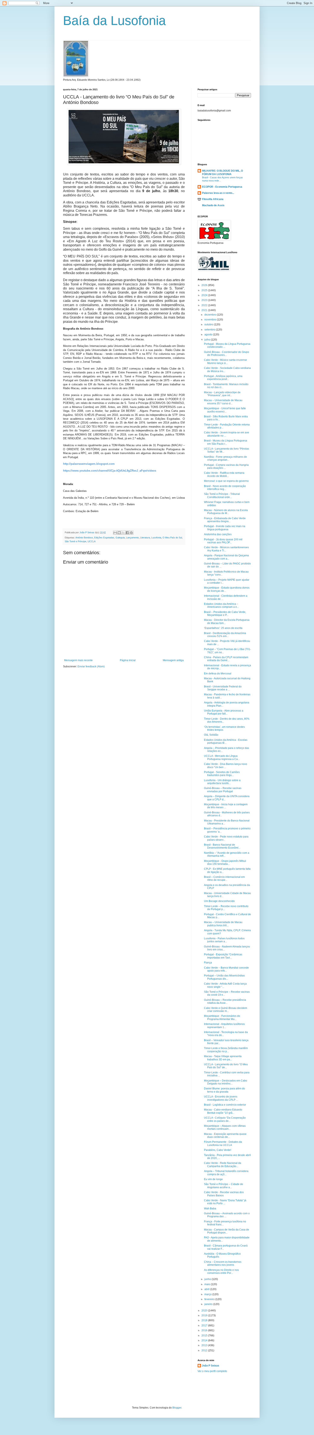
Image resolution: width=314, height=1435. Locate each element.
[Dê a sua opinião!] (119, 532)
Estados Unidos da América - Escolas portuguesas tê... (225, 741)
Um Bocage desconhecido (219, 901)
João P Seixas (210, 1365)
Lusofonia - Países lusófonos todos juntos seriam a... (224, 940)
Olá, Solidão (211, 734)
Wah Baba (210, 1208)
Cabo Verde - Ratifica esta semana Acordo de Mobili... (224, 474)
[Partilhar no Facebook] (127, 532)
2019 (204, 1315)
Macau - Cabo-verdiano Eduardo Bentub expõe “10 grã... (223, 1111)
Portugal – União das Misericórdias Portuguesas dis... (224, 977)
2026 (204, 285)
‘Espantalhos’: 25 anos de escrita (223, 628)
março (208, 1294)
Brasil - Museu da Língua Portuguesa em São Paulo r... (225, 442)
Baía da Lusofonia (114, 20)
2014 (204, 1340)
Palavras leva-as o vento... (218, 192)
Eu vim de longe (213, 1179)
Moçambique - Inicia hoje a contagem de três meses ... (226, 806)
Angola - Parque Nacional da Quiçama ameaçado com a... (226, 557)
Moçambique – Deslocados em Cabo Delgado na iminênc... (225, 1082)
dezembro (210, 314)
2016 (204, 1330)
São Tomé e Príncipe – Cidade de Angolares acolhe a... (223, 1186)
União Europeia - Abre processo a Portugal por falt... (223, 712)
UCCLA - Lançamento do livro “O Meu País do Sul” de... (226, 1066)
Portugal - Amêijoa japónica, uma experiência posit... (223, 378)
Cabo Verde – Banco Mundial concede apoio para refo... (226, 969)
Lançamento (132, 537)
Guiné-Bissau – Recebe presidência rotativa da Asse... (225, 1001)
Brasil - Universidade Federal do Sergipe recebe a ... (223, 688)
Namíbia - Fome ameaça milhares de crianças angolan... (225, 458)
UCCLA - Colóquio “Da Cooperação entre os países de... (225, 1119)
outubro (209, 324)
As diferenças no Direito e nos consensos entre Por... (221, 1271)
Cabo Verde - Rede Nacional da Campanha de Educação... (222, 1165)
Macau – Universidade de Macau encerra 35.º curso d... (223, 402)
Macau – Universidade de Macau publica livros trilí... (223, 924)
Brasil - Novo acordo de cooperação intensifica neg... (225, 488)
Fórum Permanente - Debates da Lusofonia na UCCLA (223, 1143)
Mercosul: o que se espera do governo (226, 480)
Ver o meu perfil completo (212, 1371)
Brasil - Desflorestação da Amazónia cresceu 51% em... (225, 635)
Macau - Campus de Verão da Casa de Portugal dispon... (226, 1231)
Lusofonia (156, 537)
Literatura (145, 537)
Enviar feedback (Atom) (91, 666)
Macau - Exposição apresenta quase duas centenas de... (225, 1135)
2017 (204, 1325)
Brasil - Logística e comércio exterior (225, 1104)
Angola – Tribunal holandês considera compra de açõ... (226, 1173)
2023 (204, 300)
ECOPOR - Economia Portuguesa (222, 186)
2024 (204, 295)
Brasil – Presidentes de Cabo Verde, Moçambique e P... (225, 614)
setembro (210, 329)
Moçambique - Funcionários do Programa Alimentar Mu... (222, 1017)
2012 (204, 1350)
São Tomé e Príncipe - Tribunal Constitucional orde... (222, 495)
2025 (204, 290)
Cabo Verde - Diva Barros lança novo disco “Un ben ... (225, 766)
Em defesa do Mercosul (217, 673)
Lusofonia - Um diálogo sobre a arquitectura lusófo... (222, 782)
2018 (204, 1320)
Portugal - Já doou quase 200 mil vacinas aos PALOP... (223, 541)
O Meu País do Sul (172, 537)
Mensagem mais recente (78, 660)
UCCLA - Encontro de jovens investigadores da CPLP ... (221, 1098)
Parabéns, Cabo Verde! (217, 1150)
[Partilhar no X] (123, 532)
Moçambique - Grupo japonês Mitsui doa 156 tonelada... (225, 862)
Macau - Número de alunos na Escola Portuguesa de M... (226, 512)
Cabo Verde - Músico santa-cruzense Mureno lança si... (225, 361)
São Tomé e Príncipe (75, 541)
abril (207, 1289)
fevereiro (209, 1299)
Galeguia (120, 537)
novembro (210, 319)
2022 (204, 305)
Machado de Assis (213, 205)
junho (208, 1279)
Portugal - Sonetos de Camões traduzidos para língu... (222, 774)
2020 (204, 1310)
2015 (204, 1335)
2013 (204, 1345)
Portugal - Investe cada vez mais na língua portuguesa (224, 528)
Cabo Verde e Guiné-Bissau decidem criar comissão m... (225, 1010)
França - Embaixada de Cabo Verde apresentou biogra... (225, 520)
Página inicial (128, 660)
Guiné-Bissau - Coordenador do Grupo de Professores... (226, 354)
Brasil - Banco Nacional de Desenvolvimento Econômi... (222, 846)
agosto (208, 334)
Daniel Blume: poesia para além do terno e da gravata (224, 1090)
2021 (204, 310)
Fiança (208, 962)
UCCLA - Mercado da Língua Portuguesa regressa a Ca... (222, 757)
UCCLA (91, 541)
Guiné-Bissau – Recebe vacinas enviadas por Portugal (222, 790)
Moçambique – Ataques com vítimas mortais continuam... (225, 1127)
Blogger (176, 1407)
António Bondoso (84, 537)
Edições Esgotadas (104, 537)
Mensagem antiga (173, 660)
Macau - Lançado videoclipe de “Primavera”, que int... (222, 394)
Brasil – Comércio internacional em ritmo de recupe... (224, 878)
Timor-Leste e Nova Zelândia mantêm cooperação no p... (226, 1050)
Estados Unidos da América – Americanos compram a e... (221, 605)
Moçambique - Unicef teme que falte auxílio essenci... (225, 410)
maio (207, 1284)
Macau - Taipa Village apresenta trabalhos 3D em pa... (223, 1058)
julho (207, 339)
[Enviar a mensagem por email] (115, 532)
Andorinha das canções (218, 534)
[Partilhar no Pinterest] (131, 532)
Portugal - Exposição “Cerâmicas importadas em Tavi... (223, 956)
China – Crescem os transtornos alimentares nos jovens (222, 1263)
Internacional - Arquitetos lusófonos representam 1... (224, 1026)
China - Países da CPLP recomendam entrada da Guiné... (226, 659)
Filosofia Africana (212, 199)
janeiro (208, 1304)
